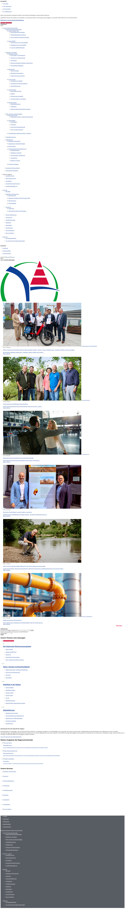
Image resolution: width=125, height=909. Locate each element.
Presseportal (9, 217)
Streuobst (13, 124)
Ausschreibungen (10, 230)
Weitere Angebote (7, 174)
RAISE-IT (13, 94)
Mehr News (119, 625)
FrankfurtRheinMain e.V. (12, 186)
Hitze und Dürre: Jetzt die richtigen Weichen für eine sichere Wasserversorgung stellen (24, 566)
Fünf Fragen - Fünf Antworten (18, 55)
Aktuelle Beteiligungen (8, 641)
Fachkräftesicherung (11, 137)
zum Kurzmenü (7, 9)
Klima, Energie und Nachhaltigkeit (14, 114)
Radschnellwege (15, 70)
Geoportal (8, 207)
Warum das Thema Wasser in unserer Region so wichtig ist (17, 512)
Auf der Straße (11, 79)
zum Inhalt (5, 3)
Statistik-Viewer (12, 195)
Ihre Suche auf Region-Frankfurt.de (9, 630)
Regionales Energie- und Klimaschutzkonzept (22, 117)
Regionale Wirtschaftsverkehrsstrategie (20, 109)
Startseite (5, 248)
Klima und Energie (12, 115)
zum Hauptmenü (7, 6)
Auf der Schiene (12, 89)
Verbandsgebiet (12, 203)
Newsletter (8, 222)
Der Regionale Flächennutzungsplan (17, 646)
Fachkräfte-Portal (10, 176)
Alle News (8, 191)
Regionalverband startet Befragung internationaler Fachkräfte (18, 458)
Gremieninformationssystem (13, 183)
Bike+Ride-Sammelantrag (17, 73)
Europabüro (9, 181)
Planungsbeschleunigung (12, 170)
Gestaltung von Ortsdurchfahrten (19, 83)
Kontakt (5, 816)
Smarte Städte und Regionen (18, 155)
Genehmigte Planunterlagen (18, 32)
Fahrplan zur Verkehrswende (18, 58)
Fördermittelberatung (11, 215)
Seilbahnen (13, 106)
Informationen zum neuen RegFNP (19, 42)
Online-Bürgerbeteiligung (17, 65)
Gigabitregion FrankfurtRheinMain (16, 143)
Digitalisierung (9, 139)
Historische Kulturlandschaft (18, 127)
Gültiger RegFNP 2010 (13, 31)
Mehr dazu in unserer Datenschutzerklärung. (12, 20)
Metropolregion (12, 200)
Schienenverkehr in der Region (18, 99)
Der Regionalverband (11, 238)
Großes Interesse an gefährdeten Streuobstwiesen (15, 404)
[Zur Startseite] (30, 301)
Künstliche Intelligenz (13, 164)
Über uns (5, 237)
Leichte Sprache (7, 253)
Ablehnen (3, 22)
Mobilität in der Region (11, 52)
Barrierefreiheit (7, 251)
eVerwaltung (14, 158)
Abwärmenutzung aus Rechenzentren (12, 620)
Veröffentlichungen (10, 220)
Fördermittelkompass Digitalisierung (17, 149)
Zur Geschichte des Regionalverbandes (15, 241)
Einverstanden (8, 22)
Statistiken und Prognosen (12, 194)
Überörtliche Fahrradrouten (18, 76)
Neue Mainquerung (15, 86)
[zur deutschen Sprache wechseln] (7, 257)
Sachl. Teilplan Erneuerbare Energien (20, 37)
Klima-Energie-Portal (11, 178)
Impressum (6, 819)
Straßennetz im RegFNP (16, 81)
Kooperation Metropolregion (13, 168)
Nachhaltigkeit (11, 120)
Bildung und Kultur (15, 160)
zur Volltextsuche (7, 11)
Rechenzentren (12, 146)
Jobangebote (9, 225)
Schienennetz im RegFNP (17, 96)
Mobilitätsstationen (16, 104)
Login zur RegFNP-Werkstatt (18, 47)
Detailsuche (11, 208)
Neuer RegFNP (11, 41)
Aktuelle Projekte (12, 102)
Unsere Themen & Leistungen (10, 28)
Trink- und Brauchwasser (17, 129)
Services (5, 190)
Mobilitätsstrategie (13, 54)
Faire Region (14, 122)
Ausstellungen (9, 228)
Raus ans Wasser (10, 233)
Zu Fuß (7, 698)
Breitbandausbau (15, 150)
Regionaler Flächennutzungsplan (14, 29)
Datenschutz (6, 821)
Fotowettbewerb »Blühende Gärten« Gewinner (19, 133)
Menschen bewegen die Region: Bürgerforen (22, 63)
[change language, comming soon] (12, 257)
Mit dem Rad (11, 69)
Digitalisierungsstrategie (14, 141)
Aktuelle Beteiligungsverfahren (18, 35)
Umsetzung (14, 60)
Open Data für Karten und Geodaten (17, 211)
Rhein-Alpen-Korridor (16, 91)
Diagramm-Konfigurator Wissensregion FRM (19, 198)
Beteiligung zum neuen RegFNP (18, 45)
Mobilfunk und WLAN (16, 153)
